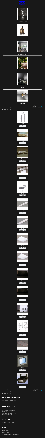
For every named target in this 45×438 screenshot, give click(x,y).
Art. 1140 (22, 211)
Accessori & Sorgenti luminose (22, 38)
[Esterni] (22, 63)
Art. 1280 (22, 315)
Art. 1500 (22, 367)
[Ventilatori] (22, 95)
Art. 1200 (22, 263)
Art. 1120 (22, 158)
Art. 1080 (22, 141)
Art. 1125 (22, 193)
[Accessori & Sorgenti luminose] (22, 30)
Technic (22, 87)
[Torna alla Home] (22, 2)
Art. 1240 (22, 298)
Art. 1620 (22, 385)
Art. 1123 (22, 176)
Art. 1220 (22, 280)
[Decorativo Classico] (22, 46)
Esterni (22, 71)
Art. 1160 (22, 228)
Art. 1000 (22, 123)
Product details (22, 125)
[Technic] (22, 79)
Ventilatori (22, 103)
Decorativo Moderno (22, 21)
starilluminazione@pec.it (10, 416)
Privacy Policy (5, 430)
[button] (3, 2)
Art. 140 (22, 332)
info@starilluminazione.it (11, 424)
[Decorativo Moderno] (22, 13)
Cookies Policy (5, 432)
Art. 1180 (22, 245)
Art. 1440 (23, 350)
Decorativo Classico (22, 54)
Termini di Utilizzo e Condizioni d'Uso (10, 434)
